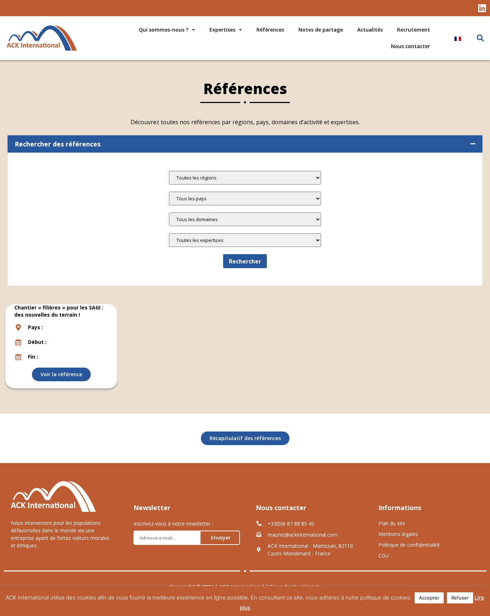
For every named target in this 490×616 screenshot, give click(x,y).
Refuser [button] (460, 598)
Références (270, 29)
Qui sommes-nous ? (163, 29)
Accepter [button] (429, 598)
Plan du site (391, 523)
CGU (383, 555)
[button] (480, 38)
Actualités (370, 29)
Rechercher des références (57, 144)
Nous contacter (410, 46)
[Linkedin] (481, 8)
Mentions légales (398, 534)
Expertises (222, 29)
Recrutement (413, 29)
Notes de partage (320, 29)
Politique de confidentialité (409, 544)
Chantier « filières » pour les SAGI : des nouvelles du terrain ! (58, 311)
